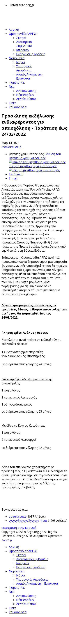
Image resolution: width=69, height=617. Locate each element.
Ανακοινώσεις (11, 147)
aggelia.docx (17, 517)
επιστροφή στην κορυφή (18, 528)
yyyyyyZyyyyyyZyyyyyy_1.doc (28, 521)
